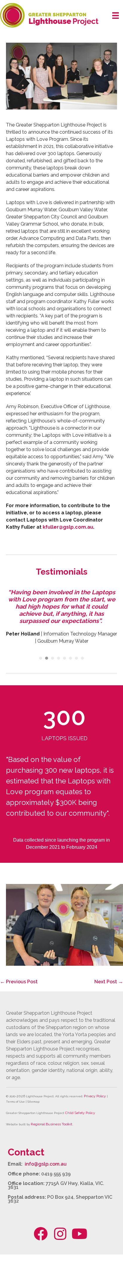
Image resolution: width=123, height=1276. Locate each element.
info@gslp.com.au (46, 1164)
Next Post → (108, 982)
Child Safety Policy (80, 1113)
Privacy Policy (95, 1096)
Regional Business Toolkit (51, 1124)
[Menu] (115, 15)
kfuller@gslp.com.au (68, 527)
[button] (41, 1234)
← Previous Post (19, 982)
